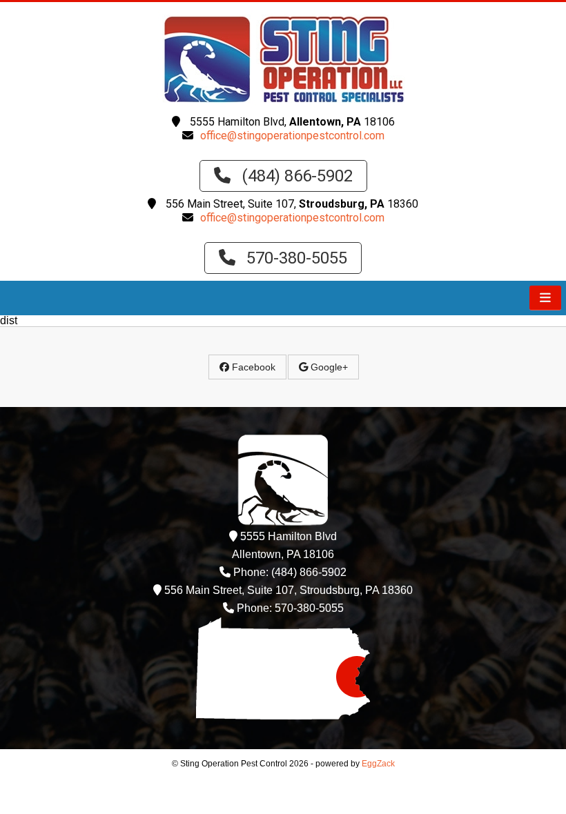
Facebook (252, 367)
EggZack (378, 763)
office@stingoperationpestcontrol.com (292, 135)
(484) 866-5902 (295, 176)
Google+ (328, 367)
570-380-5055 (294, 258)
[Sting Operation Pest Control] (283, 103)
